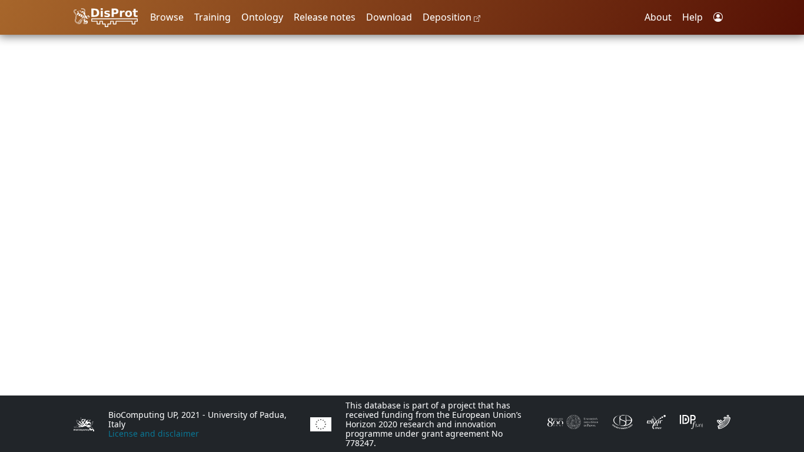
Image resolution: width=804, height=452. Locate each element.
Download (389, 17)
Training (212, 17)
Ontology (262, 17)
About (658, 17)
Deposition (448, 17)
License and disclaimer (153, 433)
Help (692, 17)
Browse (167, 17)
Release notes (325, 17)
